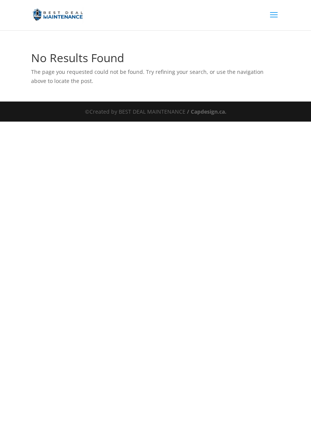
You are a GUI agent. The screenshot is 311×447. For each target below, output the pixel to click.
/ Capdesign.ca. (205, 111)
